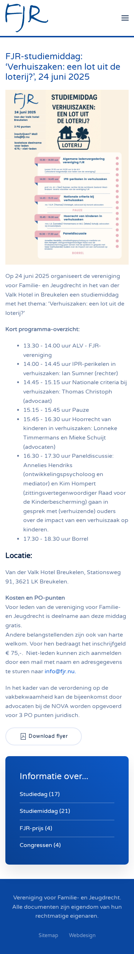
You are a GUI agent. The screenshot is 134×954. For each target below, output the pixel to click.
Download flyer (48, 736)
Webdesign (82, 935)
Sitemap (48, 935)
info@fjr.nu (60, 671)
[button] (125, 18)
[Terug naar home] (26, 18)
